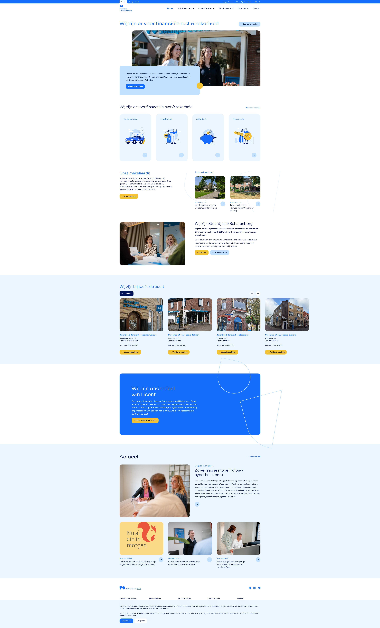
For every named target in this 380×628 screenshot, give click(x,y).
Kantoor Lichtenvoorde (128, 598)
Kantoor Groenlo (214, 598)
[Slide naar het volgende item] (258, 293)
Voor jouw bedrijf (134, 2)
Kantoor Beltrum (155, 598)
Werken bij (239, 2)
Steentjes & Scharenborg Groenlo (280, 335)
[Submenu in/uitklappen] (193, 8)
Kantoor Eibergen (184, 598)
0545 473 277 (228, 345)
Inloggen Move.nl (228, 2)
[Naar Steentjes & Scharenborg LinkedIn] (259, 588)
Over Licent (247, 2)
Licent (139, 589)
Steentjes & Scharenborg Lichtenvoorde (138, 335)
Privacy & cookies (216, 613)
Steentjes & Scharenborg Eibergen (232, 335)
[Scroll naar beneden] (200, 85)
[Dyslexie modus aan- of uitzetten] (256, 1)
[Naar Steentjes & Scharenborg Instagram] (254, 588)
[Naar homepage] (126, 8)
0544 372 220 (132, 345)
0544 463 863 (277, 345)
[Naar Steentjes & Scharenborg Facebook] (250, 588)
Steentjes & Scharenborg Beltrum (183, 335)
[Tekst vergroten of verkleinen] (259, 1)
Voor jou (123, 2)
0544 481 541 (180, 345)
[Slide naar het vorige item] (251, 293)
